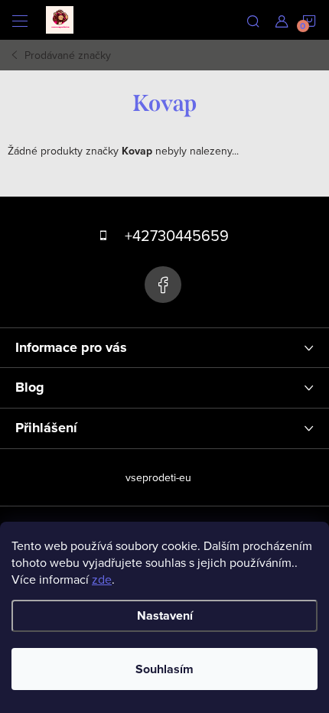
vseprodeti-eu (158, 477)
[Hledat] (253, 20)
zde (102, 579)
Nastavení (165, 615)
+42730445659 (177, 235)
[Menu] (20, 20)
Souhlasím (164, 669)
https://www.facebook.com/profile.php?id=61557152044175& (163, 284)
